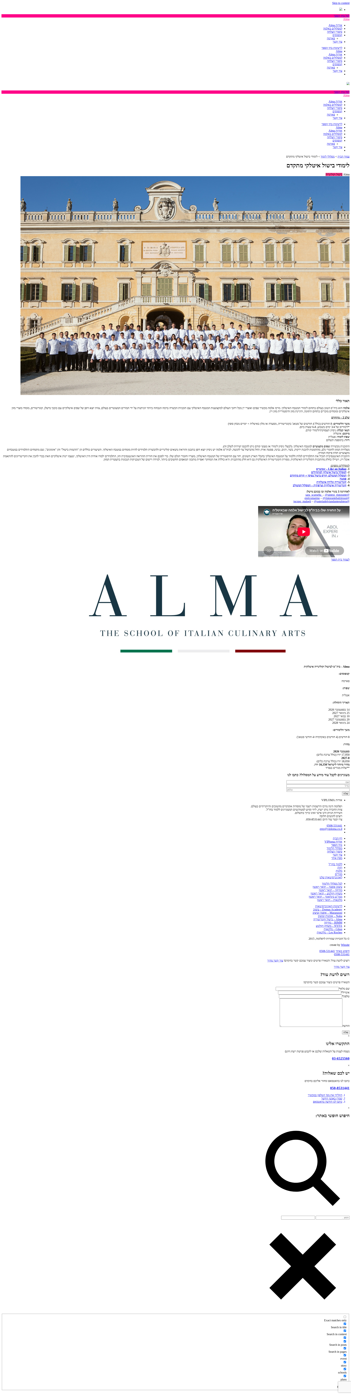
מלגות (339, 870)
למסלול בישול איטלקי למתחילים (328, 472)
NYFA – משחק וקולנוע (329, 925)
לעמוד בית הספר (340, 559)
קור (303, 475)
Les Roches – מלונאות (329, 932)
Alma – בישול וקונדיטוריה (327, 919)
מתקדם (294, 475)
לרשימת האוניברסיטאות (328, 906)
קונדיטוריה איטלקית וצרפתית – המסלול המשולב (319, 485)
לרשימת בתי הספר (332, 47)
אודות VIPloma (333, 841)
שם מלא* (344, 988)
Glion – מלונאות (333, 929)
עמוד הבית (344, 156)
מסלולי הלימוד (334, 848)
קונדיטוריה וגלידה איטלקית (331, 482)
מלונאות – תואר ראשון (329, 900)
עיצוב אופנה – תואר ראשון (327, 886)
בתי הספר (336, 844)
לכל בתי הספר (342, 15)
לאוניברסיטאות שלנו (331, 877)
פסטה (343, 478)
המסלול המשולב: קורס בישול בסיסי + (325, 475)
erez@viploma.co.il (331, 828)
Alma (346, 19)
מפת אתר (336, 858)
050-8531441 (340, 1088)
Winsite (345, 944)
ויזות (339, 867)
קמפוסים (337, 35)
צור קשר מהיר (275, 960)
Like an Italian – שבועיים (331, 468)
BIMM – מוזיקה (333, 922)
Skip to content (341, 3)
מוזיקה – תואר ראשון (330, 890)
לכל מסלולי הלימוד (332, 883)
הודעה (346, 1025)
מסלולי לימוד (328, 156)
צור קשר (337, 41)
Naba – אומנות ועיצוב (330, 916)
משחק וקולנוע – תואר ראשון (326, 893)
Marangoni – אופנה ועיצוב (327, 912)
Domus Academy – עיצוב (327, 909)
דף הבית (337, 838)
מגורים (338, 874)
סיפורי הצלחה (334, 31)
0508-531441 (334, 825)
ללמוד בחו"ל (335, 864)
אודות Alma (335, 25)
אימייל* (345, 992)
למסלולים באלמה (332, 28)
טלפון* (346, 996)
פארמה (331, 38)
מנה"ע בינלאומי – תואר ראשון (325, 896)
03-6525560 (341, 1058)
